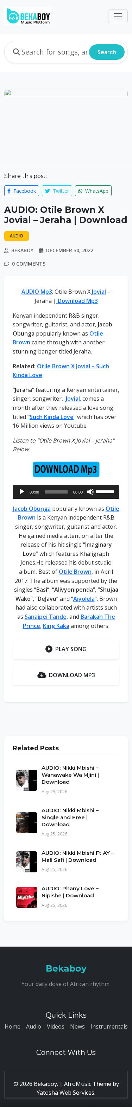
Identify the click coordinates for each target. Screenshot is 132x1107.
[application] (66, 492)
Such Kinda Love (52, 417)
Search (107, 52)
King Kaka (56, 626)
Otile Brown (75, 571)
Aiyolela (84, 599)
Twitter (60, 190)
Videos (55, 1026)
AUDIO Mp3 (36, 291)
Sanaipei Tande (46, 617)
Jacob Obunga (32, 509)
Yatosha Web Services (65, 1092)
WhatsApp (96, 190)
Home (12, 1026)
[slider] (106, 491)
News (77, 1026)
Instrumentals (109, 1026)
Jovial (99, 291)
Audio (33, 1026)
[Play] (21, 491)
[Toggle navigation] (118, 16)
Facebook (24, 190)
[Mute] (90, 491)
